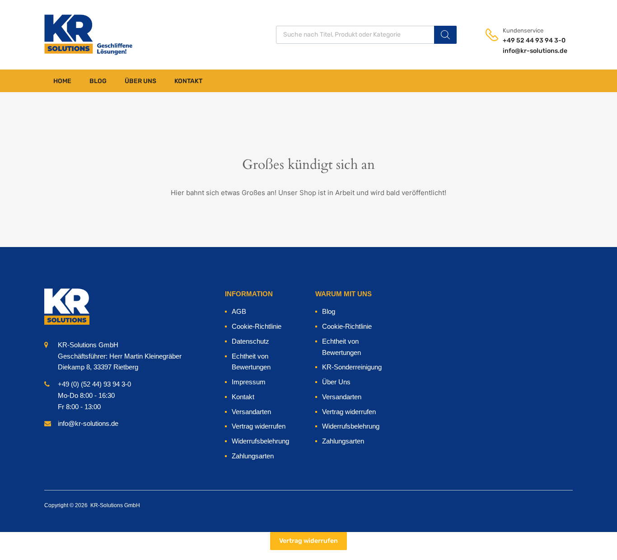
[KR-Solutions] (66, 34)
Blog (98, 81)
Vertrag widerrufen (258, 426)
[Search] (445, 35)
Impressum (249, 382)
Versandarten (251, 411)
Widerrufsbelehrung (260, 441)
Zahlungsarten (253, 456)
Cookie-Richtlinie (256, 326)
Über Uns (140, 81)
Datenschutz (250, 341)
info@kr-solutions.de (525, 51)
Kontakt (188, 81)
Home (62, 81)
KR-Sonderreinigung (352, 367)
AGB (239, 311)
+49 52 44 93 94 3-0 (525, 40)
